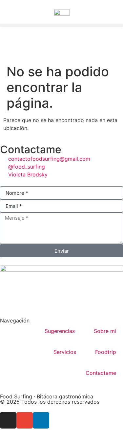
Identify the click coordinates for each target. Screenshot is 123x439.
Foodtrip (105, 352)
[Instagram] (8, 420)
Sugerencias (60, 331)
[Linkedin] (41, 420)
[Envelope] (24, 420)
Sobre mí (105, 331)
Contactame (101, 373)
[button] (61, 25)
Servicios (64, 352)
